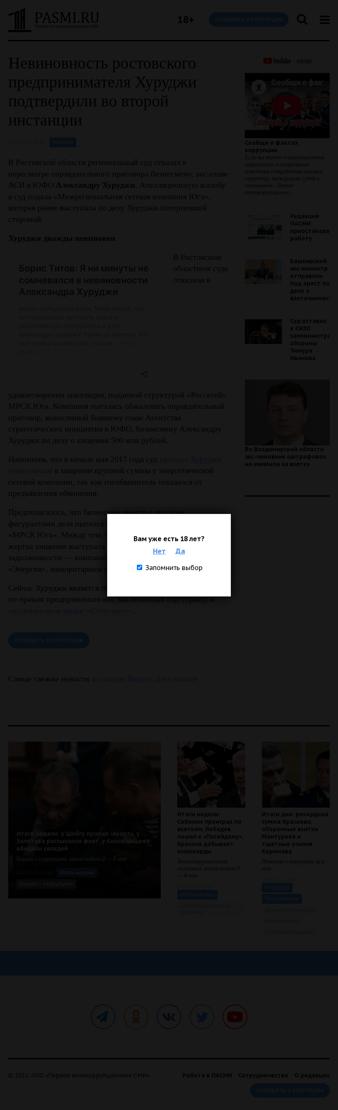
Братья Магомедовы (290, 910)
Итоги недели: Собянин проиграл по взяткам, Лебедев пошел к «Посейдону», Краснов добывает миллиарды (210, 833)
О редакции (312, 1075)
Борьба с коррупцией (46, 884)
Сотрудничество (263, 1075)
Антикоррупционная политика (205, 909)
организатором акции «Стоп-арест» (71, 610)
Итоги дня (277, 887)
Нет (159, 551)
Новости (63, 142)
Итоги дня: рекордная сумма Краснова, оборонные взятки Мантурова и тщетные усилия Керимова (295, 833)
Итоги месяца (197, 894)
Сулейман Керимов (289, 932)
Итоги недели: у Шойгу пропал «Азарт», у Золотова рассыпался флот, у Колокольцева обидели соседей (83, 841)
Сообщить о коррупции (249, 19)
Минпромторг (282, 921)
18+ (185, 19)
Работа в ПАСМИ (207, 1075)
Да (180, 551)
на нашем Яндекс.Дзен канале (145, 678)
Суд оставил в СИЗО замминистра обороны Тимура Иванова (310, 339)
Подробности (281, 899)
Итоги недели (77, 873)
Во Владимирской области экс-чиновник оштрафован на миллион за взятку (285, 456)
